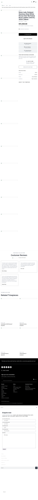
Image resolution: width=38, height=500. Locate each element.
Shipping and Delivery (29, 389)
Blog (14, 390)
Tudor (2, 396)
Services (3, 481)
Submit (4, 449)
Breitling (2, 387)
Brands (3, 479)
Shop (7, 5)
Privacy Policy (27, 387)
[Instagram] (8, 367)
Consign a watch (16, 388)
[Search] (36, 468)
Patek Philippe (3, 393)
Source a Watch (4, 458)
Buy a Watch (3, 456)
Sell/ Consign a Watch (17, 387)
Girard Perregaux (4, 388)
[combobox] (9, 492)
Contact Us (3, 464)
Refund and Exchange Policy (30, 388)
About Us (15, 389)
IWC (2, 389)
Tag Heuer (3, 395)
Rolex (10, 5)
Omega (2, 390)
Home (2, 453)
